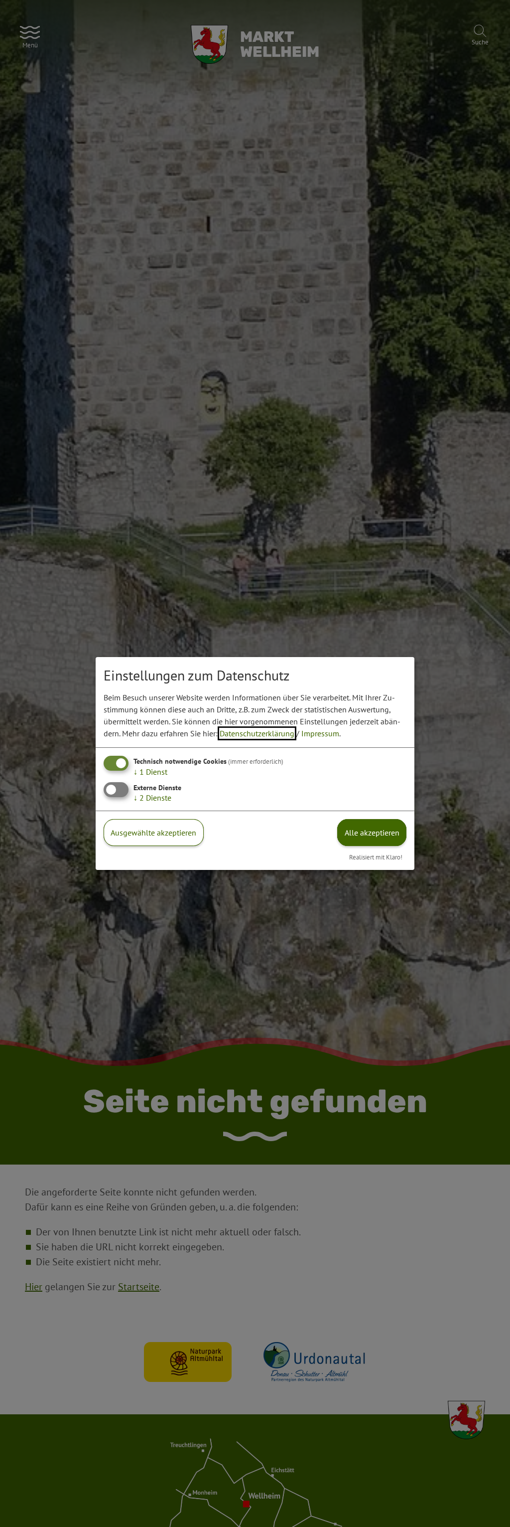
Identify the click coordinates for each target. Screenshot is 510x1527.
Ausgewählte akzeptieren (153, 833)
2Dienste (152, 798)
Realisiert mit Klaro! (375, 857)
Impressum (320, 733)
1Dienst (150, 772)
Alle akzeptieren (372, 833)
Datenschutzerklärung (257, 733)
